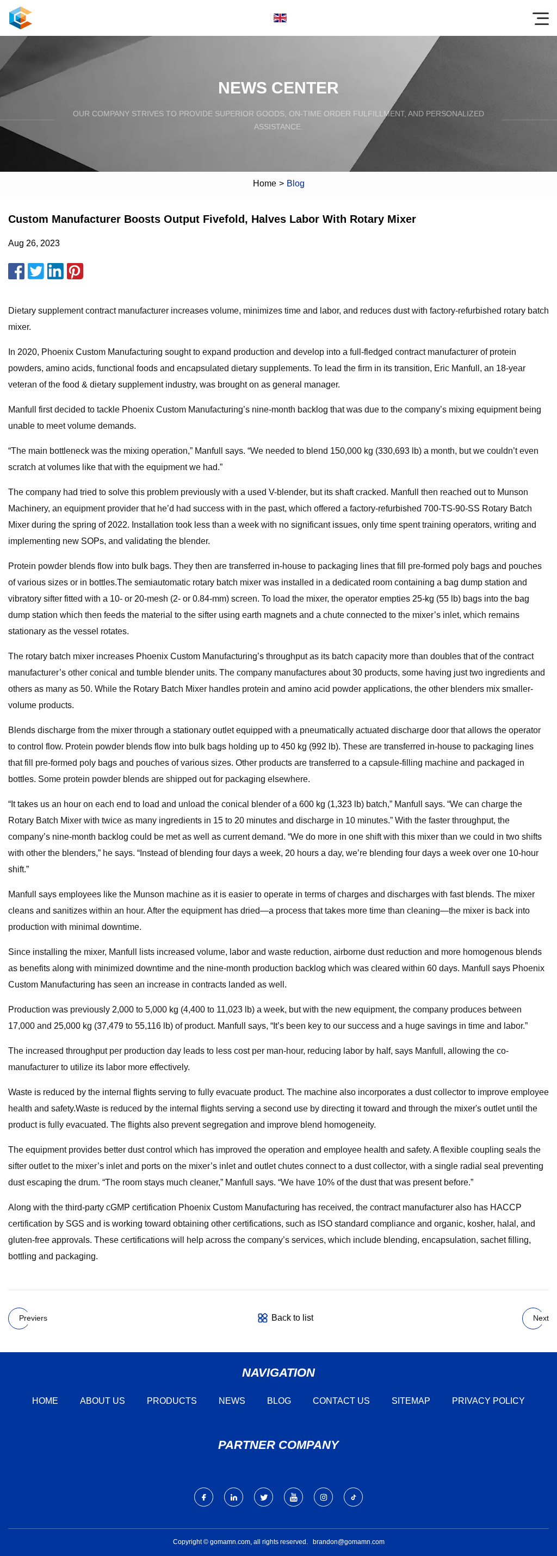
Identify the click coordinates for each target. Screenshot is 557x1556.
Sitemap (411, 1400)
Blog (279, 1400)
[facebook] (203, 1497)
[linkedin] (233, 1497)
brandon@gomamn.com (349, 1542)
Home (264, 183)
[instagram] (323, 1497)
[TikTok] (353, 1497)
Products (172, 1400)
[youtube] (293, 1497)
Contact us (341, 1400)
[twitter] (263, 1497)
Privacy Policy (488, 1400)
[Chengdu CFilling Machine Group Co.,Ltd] (20, 18)
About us (102, 1400)
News (232, 1400)
